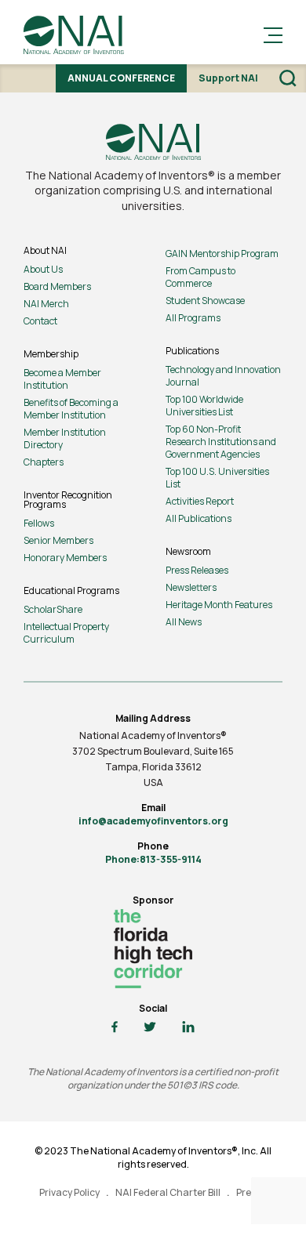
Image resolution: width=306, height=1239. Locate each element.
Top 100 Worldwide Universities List (204, 405)
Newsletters (191, 587)
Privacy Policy (69, 1192)
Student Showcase (205, 300)
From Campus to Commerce (200, 277)
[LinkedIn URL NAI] (188, 1027)
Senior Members (58, 540)
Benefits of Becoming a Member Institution (71, 409)
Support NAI (228, 78)
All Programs (193, 317)
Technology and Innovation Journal (223, 376)
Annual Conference (121, 78)
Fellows (39, 523)
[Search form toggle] (288, 78)
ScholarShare (53, 609)
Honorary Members (65, 557)
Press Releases (197, 570)
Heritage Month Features (219, 604)
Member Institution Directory (65, 438)
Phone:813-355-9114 (153, 859)
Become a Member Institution (62, 379)
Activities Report (200, 501)
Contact (40, 321)
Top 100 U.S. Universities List (217, 478)
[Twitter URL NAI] (150, 1028)
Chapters (44, 462)
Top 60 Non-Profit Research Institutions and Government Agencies (221, 441)
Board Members (57, 286)
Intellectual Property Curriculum (66, 633)
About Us (43, 269)
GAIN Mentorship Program (222, 253)
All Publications (198, 518)
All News (184, 622)
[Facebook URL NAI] (114, 1027)
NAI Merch (46, 303)
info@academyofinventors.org (153, 821)
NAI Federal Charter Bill (167, 1192)
